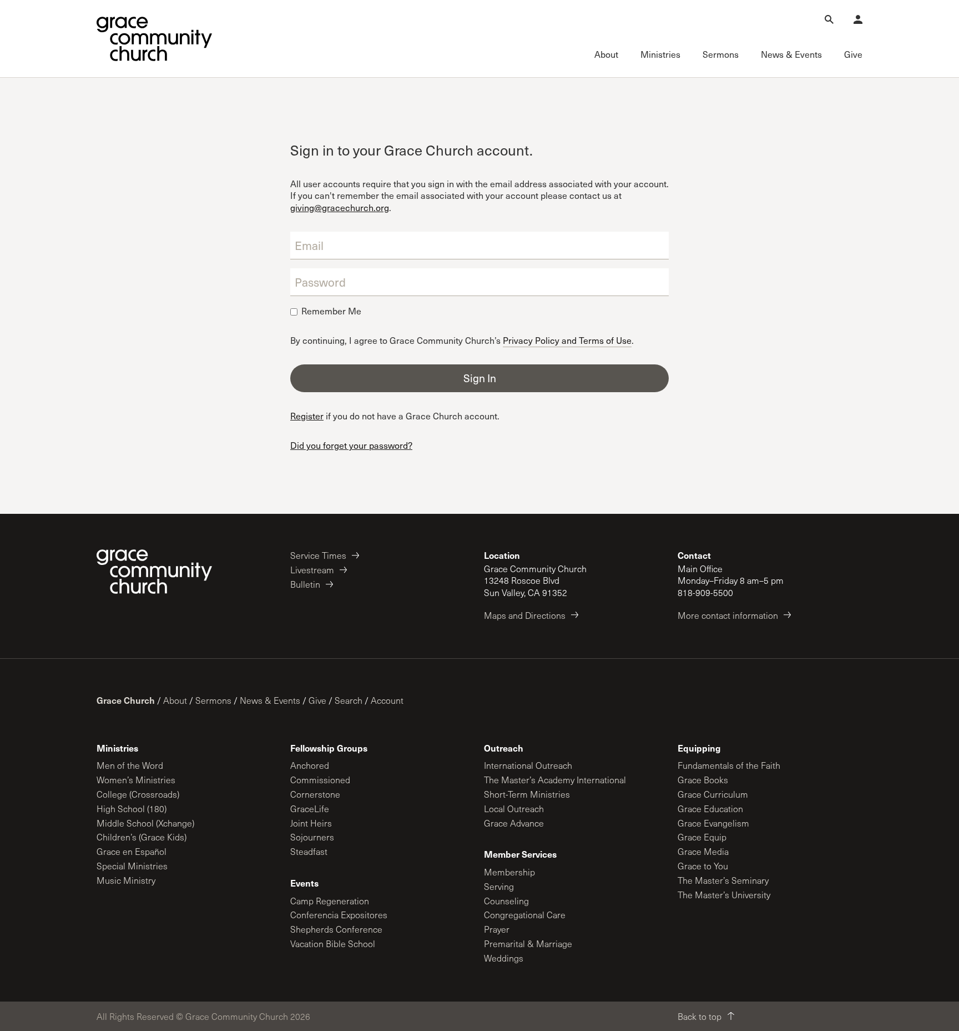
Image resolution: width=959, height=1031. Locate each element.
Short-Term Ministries (527, 794)
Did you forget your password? (351, 445)
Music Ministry (126, 880)
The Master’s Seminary (723, 880)
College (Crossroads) (138, 794)
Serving (499, 886)
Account (387, 700)
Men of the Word (130, 765)
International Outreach (528, 765)
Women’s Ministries (136, 779)
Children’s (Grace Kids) (141, 837)
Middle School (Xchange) (145, 823)
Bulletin (305, 584)
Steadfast (308, 851)
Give (317, 700)
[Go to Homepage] (154, 39)
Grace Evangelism (713, 823)
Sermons (213, 700)
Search (348, 700)
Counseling (506, 901)
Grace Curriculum (713, 794)
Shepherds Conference (336, 929)
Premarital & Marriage (528, 943)
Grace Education (710, 808)
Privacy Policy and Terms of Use (567, 339)
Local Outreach (514, 808)
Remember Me (331, 311)
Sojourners (312, 837)
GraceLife (309, 808)
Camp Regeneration (329, 901)
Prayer (496, 929)
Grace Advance (514, 823)
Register (307, 416)
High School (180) (131, 808)
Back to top (699, 1016)
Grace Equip (702, 837)
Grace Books (703, 779)
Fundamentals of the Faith (729, 765)
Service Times (318, 555)
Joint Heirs (311, 823)
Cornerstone (315, 794)
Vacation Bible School (332, 943)
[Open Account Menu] (858, 19)
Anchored (309, 765)
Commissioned (320, 779)
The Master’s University (724, 894)
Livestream (312, 569)
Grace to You (703, 866)
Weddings (503, 958)
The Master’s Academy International (555, 779)
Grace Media (703, 851)
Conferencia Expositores (338, 914)
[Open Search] (829, 19)
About (175, 700)
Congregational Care (525, 914)
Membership (509, 872)
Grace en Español (131, 851)
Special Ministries (132, 866)
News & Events (270, 700)
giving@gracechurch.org (339, 207)
